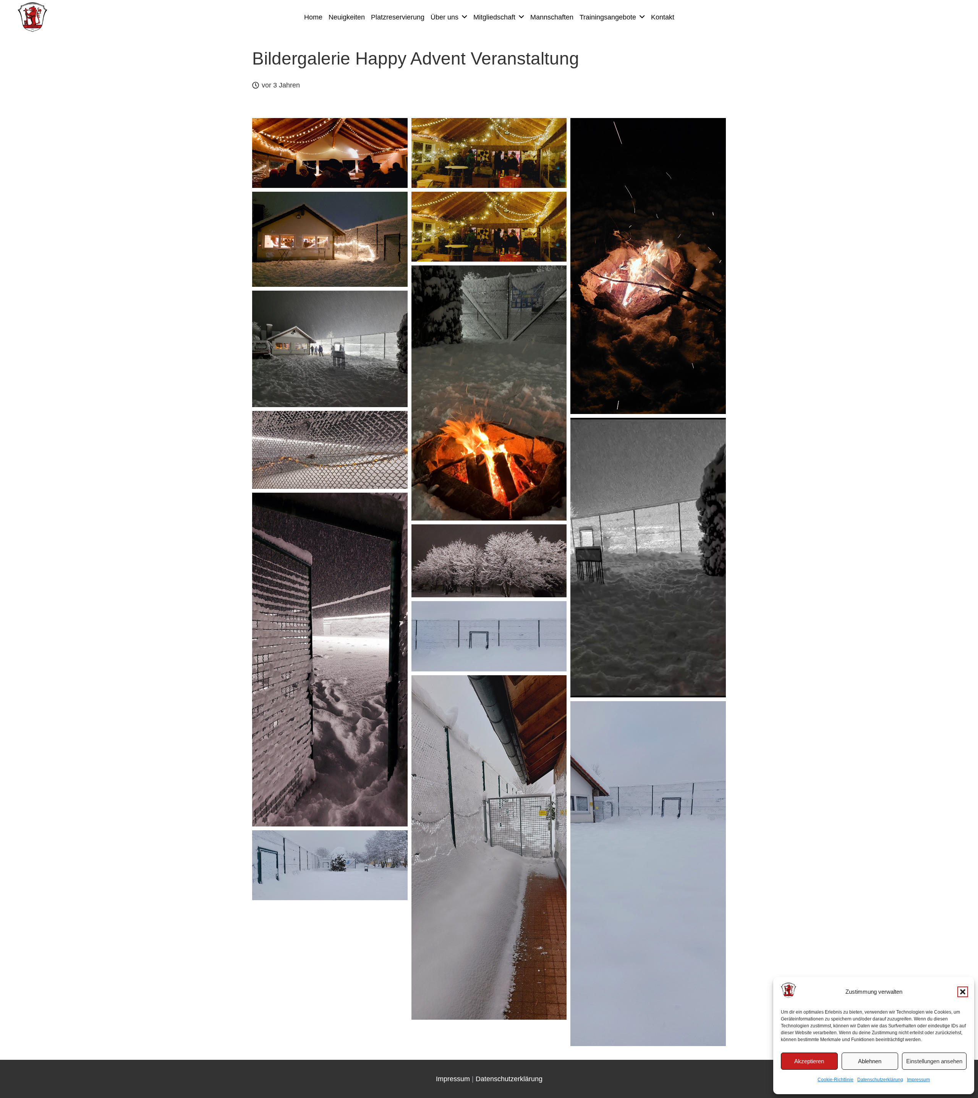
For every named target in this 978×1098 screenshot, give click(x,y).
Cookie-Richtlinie (835, 1079)
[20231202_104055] (648, 873)
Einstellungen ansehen (934, 1061)
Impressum (918, 1079)
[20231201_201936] (489, 561)
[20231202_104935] (489, 847)
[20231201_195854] (648, 266)
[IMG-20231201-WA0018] (330, 349)
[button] (963, 992)
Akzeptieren (809, 1061)
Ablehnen (869, 1061)
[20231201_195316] (489, 227)
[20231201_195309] (489, 153)
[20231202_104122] (489, 636)
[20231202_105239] (330, 865)
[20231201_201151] (330, 659)
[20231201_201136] (330, 450)
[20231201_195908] (330, 239)
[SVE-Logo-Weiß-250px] (32, 17)
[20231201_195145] (330, 153)
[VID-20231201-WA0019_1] (648, 557)
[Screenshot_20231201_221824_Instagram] (489, 393)
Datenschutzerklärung (880, 1079)
